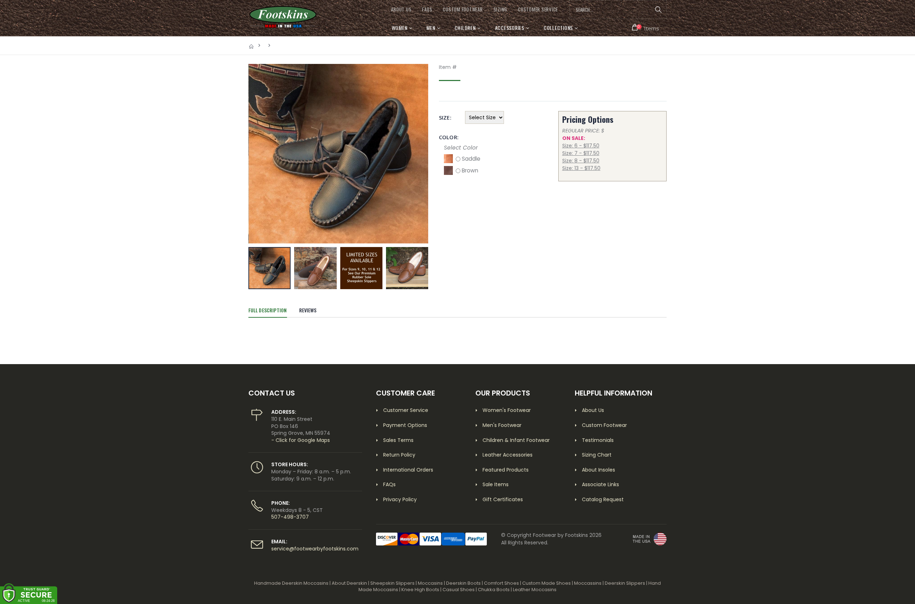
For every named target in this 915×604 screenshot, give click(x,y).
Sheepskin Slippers (392, 583)
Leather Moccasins (535, 589)
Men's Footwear (502, 425)
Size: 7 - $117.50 (580, 153)
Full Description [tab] (267, 310)
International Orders (408, 469)
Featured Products (506, 469)
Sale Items (496, 484)
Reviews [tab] (308, 310)
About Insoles (598, 469)
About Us (593, 410)
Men (430, 27)
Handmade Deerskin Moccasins (291, 583)
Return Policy (399, 454)
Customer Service (405, 410)
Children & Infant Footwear (516, 440)
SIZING (501, 9)
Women (399, 27)
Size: (445, 118)
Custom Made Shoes (546, 583)
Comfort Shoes (501, 583)
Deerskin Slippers (625, 583)
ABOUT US (401, 9)
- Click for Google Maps (300, 440)
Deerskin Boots (463, 583)
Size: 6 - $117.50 (580, 145)
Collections (558, 27)
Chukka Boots (494, 589)
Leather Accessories (508, 454)
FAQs (427, 9)
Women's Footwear (507, 410)
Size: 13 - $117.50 (581, 168)
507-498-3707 (290, 516)
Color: (448, 137)
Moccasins (430, 583)
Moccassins (588, 583)
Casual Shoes (458, 589)
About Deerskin (349, 583)
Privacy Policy (400, 499)
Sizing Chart (597, 454)
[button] (646, 27)
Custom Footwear (604, 425)
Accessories (509, 27)
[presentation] (257, 153)
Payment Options (405, 425)
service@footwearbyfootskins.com (314, 548)
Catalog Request (603, 499)
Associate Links (600, 484)
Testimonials (598, 440)
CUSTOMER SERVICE (538, 9)
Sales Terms (398, 440)
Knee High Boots (420, 589)
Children (465, 27)
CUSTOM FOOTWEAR (463, 9)
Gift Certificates (503, 499)
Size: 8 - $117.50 (580, 160)
